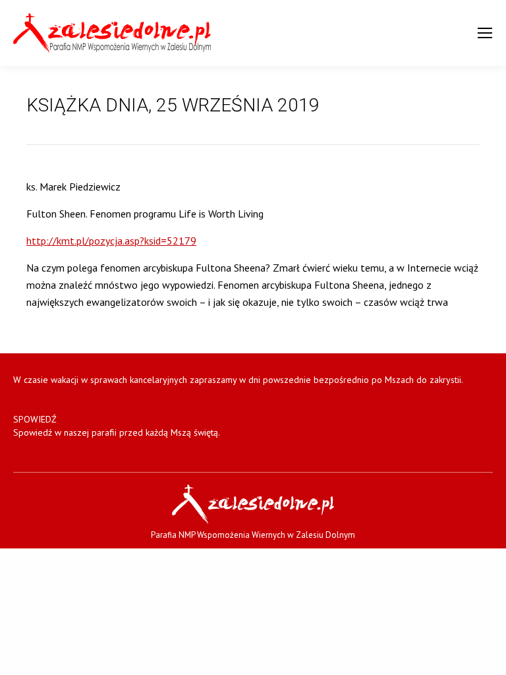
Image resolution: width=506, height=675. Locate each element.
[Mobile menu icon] (485, 33)
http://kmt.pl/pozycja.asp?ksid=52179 (111, 240)
